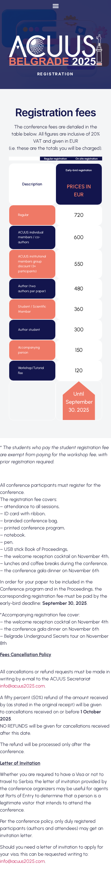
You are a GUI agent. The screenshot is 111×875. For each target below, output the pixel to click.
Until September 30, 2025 (79, 402)
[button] (55, 6)
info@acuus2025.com (22, 686)
